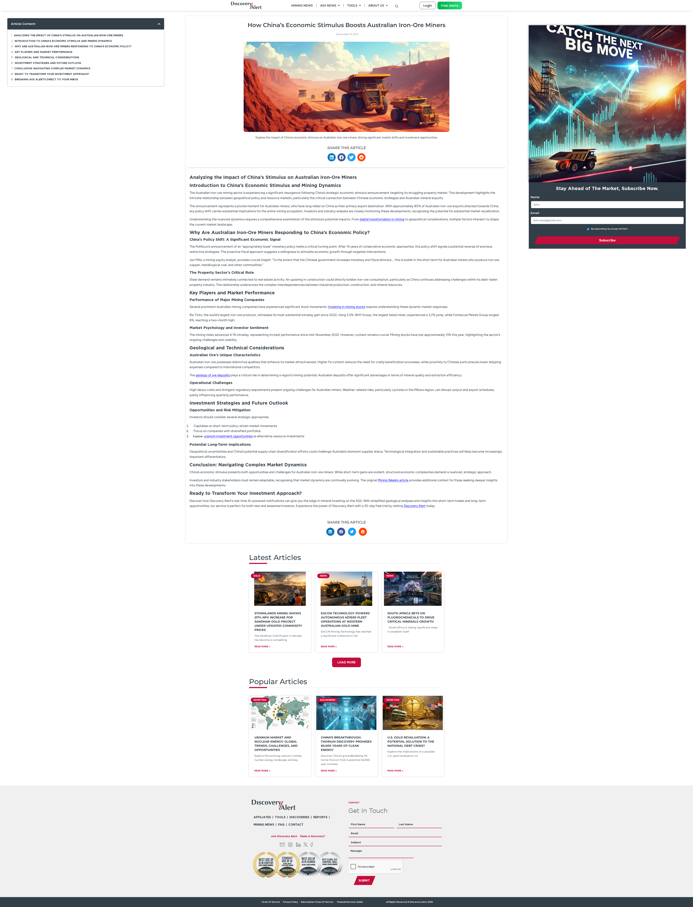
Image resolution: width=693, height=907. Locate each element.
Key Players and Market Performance (43, 52)
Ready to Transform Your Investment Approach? (52, 74)
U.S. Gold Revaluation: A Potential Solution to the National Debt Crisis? (410, 741)
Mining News (302, 5)
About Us (376, 5)
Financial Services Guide (350, 902)
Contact (295, 824)
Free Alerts (449, 5)
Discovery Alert (415, 506)
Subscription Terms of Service (317, 902)
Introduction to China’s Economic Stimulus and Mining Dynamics (63, 41)
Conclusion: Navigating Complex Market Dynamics (52, 68)
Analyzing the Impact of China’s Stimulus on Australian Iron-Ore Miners (68, 35)
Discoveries (299, 817)
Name (535, 197)
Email (535, 213)
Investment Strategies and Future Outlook (48, 63)
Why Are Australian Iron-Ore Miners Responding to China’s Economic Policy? (73, 46)
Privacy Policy (290, 902)
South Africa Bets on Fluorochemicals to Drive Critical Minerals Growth (410, 617)
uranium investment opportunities (228, 436)
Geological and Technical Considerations (47, 57)
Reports (320, 817)
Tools (352, 5)
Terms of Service (270, 902)
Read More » (262, 646)
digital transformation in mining (382, 219)
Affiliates (262, 817)
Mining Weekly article (393, 480)
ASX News (328, 5)
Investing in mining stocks (346, 307)
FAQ (281, 824)
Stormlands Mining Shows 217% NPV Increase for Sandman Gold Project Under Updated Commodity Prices (278, 622)
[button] (159, 23)
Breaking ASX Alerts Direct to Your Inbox (46, 79)
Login (427, 5)
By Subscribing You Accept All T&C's (609, 229)
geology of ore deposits (213, 375)
